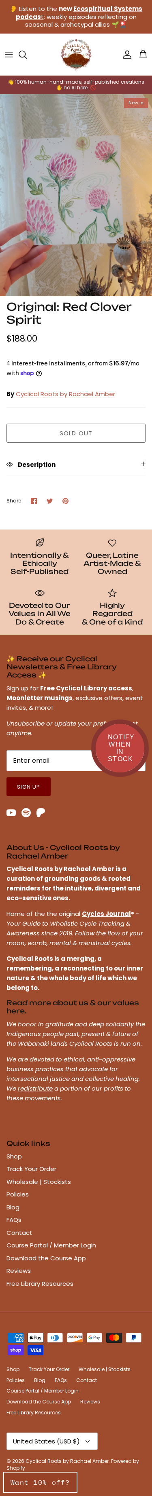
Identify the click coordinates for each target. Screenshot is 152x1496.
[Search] (27, 54)
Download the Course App (46, 1258)
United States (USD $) (46, 1441)
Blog (12, 1207)
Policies (17, 1194)
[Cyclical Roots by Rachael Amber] (76, 55)
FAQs (13, 1219)
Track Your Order (31, 1169)
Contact (19, 1232)
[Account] (125, 54)
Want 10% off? (40, 1482)
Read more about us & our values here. (72, 1006)
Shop (14, 1156)
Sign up (28, 787)
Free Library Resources (39, 1283)
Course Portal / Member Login (51, 1245)
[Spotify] (26, 812)
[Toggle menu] (9, 54)
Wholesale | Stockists (38, 1181)
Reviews (18, 1270)
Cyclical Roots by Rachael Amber (65, 394)
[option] (76, 195)
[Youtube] (11, 812)
